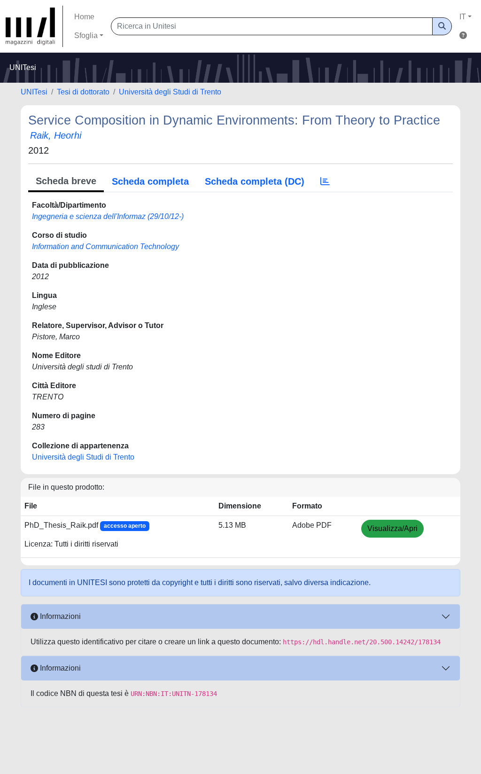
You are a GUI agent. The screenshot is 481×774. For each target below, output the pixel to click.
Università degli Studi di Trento (170, 92)
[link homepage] (34, 26)
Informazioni (59, 616)
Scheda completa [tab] (150, 181)
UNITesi (34, 92)
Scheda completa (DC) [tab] (254, 181)
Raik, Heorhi (55, 135)
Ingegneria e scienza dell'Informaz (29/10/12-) (108, 216)
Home (84, 17)
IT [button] (462, 17)
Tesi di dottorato (83, 92)
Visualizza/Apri (392, 528)
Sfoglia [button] (86, 35)
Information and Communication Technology (105, 246)
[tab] (325, 181)
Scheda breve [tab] (66, 181)
